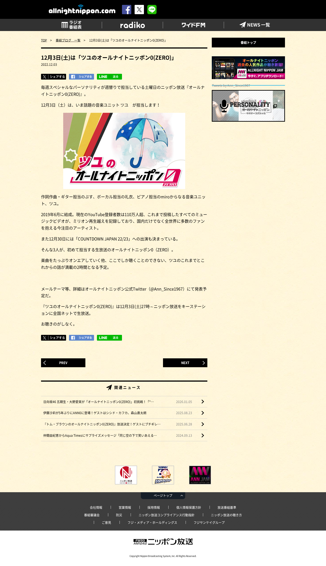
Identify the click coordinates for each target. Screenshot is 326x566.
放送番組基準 (227, 507)
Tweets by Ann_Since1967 (231, 85)
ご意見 (106, 522)
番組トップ (248, 42)
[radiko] (132, 25)
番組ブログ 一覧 (68, 40)
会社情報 (96, 507)
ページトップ (163, 495)
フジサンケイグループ (209, 522)
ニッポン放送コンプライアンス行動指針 (166, 514)
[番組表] (71, 25)
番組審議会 (92, 514)
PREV (63, 362)
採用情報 (153, 507)
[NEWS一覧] (254, 25)
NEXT (185, 362)
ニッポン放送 (163, 541)
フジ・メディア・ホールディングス (152, 522)
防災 (119, 514)
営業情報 (125, 507)
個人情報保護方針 (188, 507)
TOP (44, 40)
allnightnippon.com (82, 10)
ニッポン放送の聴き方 (226, 514)
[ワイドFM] (193, 25)
